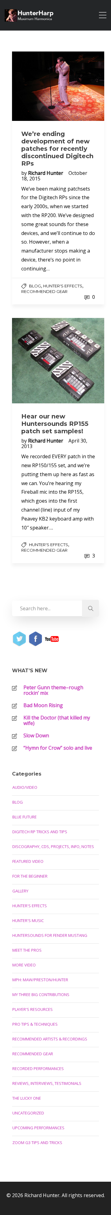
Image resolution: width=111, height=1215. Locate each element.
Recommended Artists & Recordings (49, 1039)
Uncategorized (28, 1113)
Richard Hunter (46, 173)
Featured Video (27, 861)
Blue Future (24, 817)
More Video (24, 965)
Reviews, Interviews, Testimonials (46, 1083)
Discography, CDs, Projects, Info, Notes (53, 846)
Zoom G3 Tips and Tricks (37, 1142)
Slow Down (36, 735)
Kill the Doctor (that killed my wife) (56, 720)
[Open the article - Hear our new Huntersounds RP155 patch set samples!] (58, 360)
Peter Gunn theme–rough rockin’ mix (53, 690)
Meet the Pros (27, 950)
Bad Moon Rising (43, 705)
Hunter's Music (28, 920)
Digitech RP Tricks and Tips (39, 831)
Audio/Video (24, 787)
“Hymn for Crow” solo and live (57, 748)
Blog (35, 285)
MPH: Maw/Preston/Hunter (40, 979)
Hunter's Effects (62, 285)
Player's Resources (32, 1009)
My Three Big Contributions (40, 994)
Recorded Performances (38, 1068)
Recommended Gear (44, 291)
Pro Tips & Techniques (35, 1024)
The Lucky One (26, 1098)
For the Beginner (29, 876)
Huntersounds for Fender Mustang (49, 935)
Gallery (20, 891)
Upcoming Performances (38, 1128)
